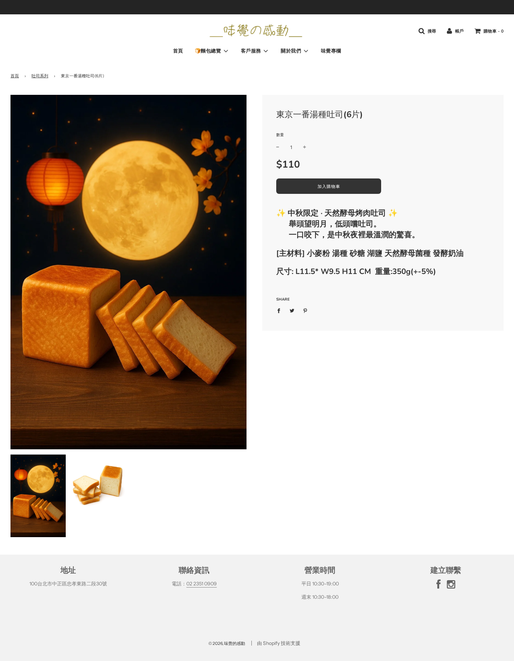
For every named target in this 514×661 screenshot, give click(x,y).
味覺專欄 (331, 51)
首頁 (178, 51)
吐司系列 (39, 75)
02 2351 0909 (201, 584)
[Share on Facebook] (280, 310)
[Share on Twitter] (292, 310)
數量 (280, 134)
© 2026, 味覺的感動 (226, 643)
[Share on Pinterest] (305, 310)
